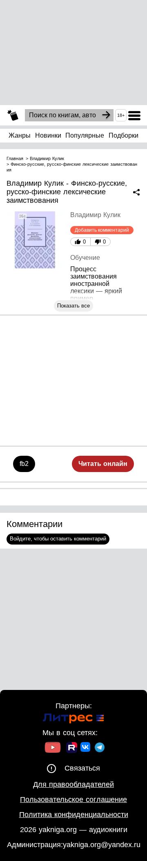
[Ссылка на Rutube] (71, 748)
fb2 (24, 463)
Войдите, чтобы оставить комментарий (58, 539)
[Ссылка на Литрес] (73, 719)
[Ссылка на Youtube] (52, 748)
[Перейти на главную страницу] (13, 115)
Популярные (84, 135)
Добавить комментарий (102, 230)
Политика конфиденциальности (73, 814)
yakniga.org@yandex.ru (101, 845)
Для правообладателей (73, 784)
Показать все (73, 306)
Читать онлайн (102, 463)
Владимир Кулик (95, 214)
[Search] (106, 115)
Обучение (85, 257)
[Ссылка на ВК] (85, 748)
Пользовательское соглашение (73, 799)
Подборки (123, 135)
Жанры (20, 135)
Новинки (48, 135)
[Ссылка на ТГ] (100, 748)
